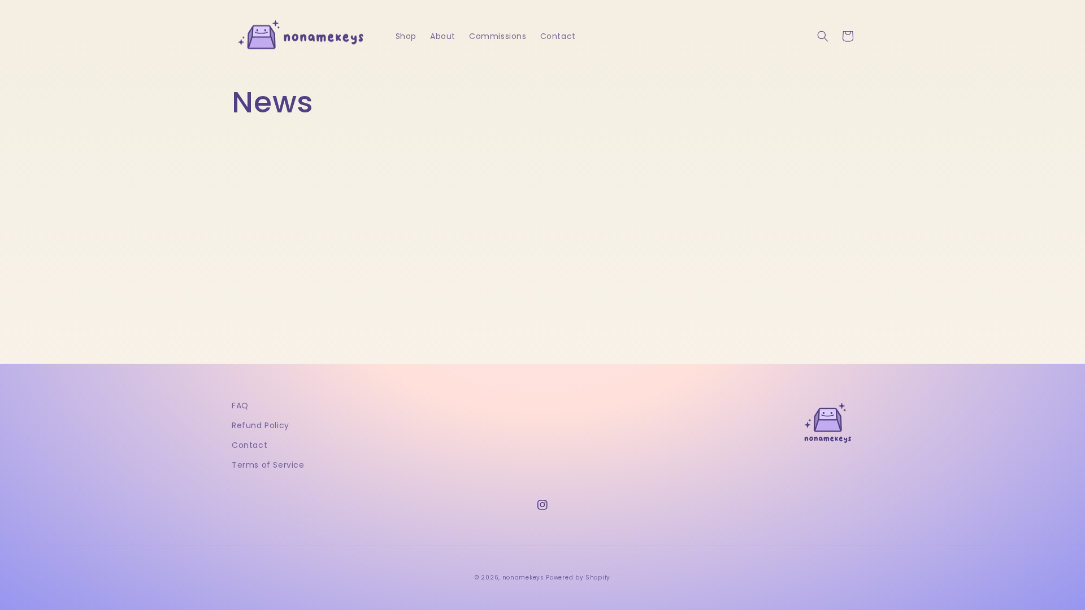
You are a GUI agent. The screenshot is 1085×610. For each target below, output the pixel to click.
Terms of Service (268, 464)
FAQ (240, 405)
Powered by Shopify (578, 577)
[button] (822, 36)
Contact (249, 445)
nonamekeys (523, 577)
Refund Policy (260, 425)
